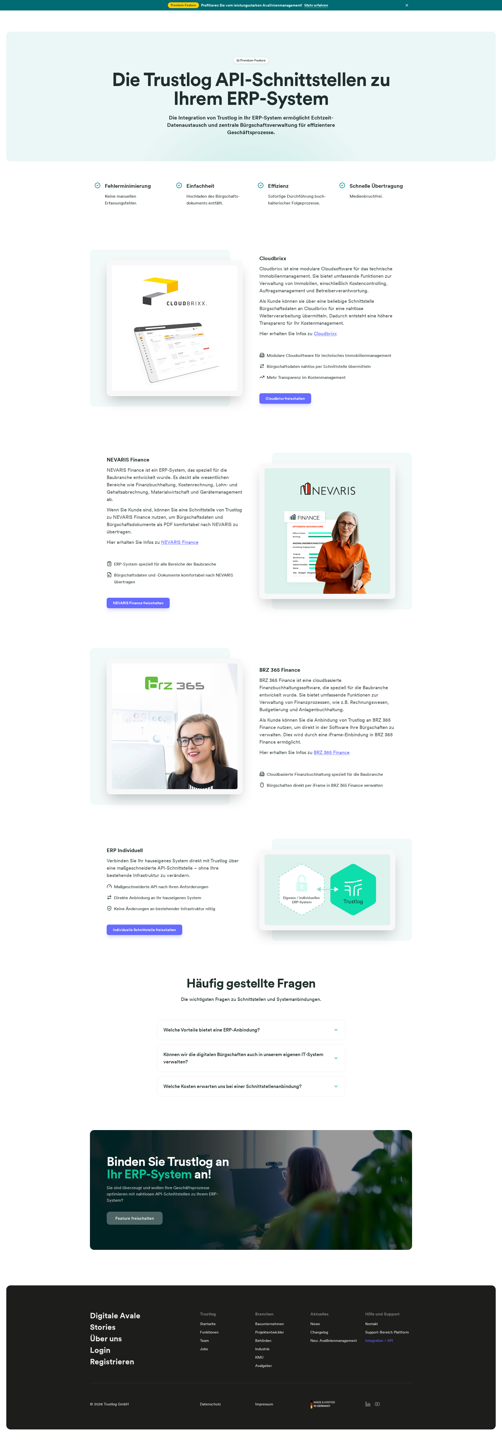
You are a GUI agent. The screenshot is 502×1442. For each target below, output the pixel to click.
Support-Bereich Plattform (387, 1332)
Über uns (106, 1338)
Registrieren (112, 1361)
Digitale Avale (115, 1315)
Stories (103, 1327)
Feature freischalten (134, 1218)
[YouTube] (377, 1404)
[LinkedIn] (367, 1404)
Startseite (208, 1323)
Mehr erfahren (316, 5)
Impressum (264, 1404)
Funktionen (209, 1332)
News (315, 1323)
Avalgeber (263, 1365)
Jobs (204, 1349)
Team (204, 1340)
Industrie (262, 1349)
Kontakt (371, 1323)
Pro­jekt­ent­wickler (269, 1332)
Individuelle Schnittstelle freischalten (144, 929)
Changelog (319, 1332)
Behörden (263, 1340)
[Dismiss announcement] (407, 5)
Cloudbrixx (325, 333)
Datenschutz (210, 1404)
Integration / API (379, 1340)
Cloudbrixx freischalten (285, 398)
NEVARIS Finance (179, 542)
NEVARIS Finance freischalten (138, 603)
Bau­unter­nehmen (269, 1323)
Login (100, 1350)
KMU (259, 1357)
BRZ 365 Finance (332, 752)
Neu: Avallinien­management (333, 1340)
